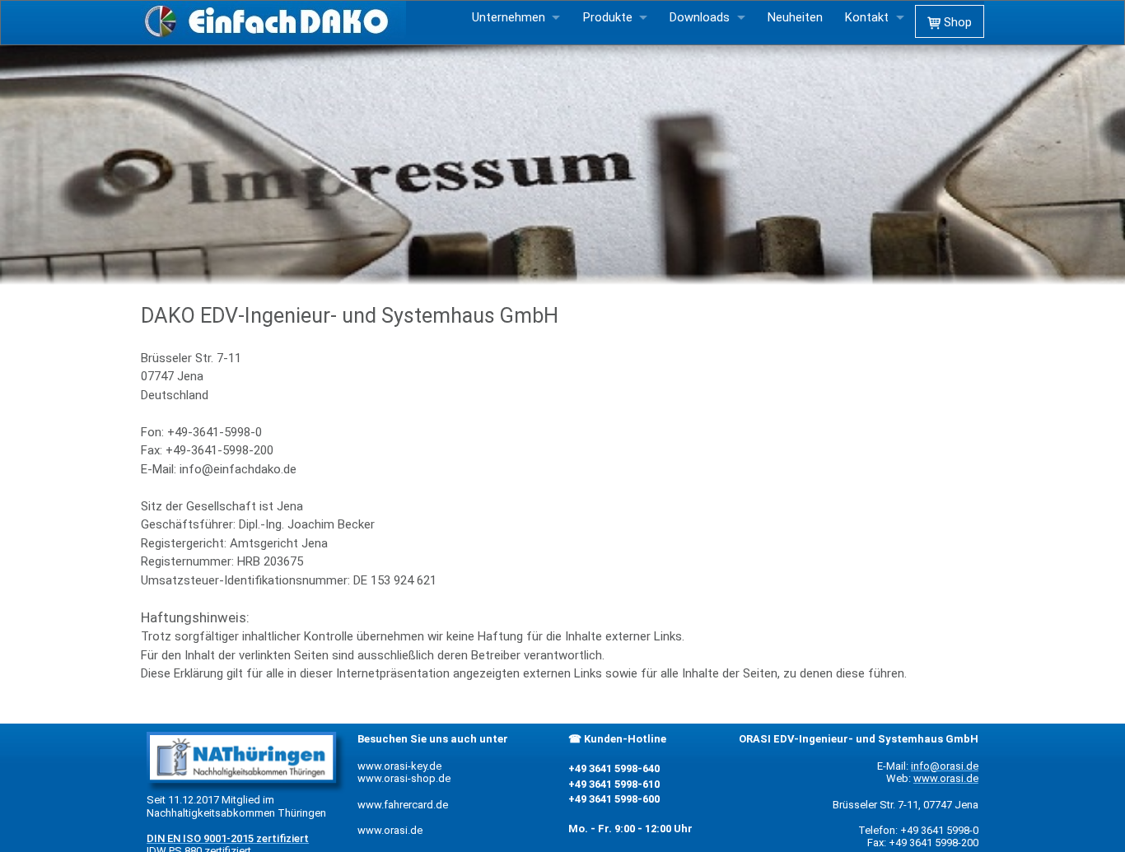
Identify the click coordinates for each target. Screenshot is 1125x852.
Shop (956, 22)
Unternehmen (508, 17)
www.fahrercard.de (402, 804)
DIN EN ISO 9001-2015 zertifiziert (228, 838)
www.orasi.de (389, 830)
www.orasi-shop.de (403, 778)
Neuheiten (795, 17)
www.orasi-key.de (399, 766)
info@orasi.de (944, 766)
